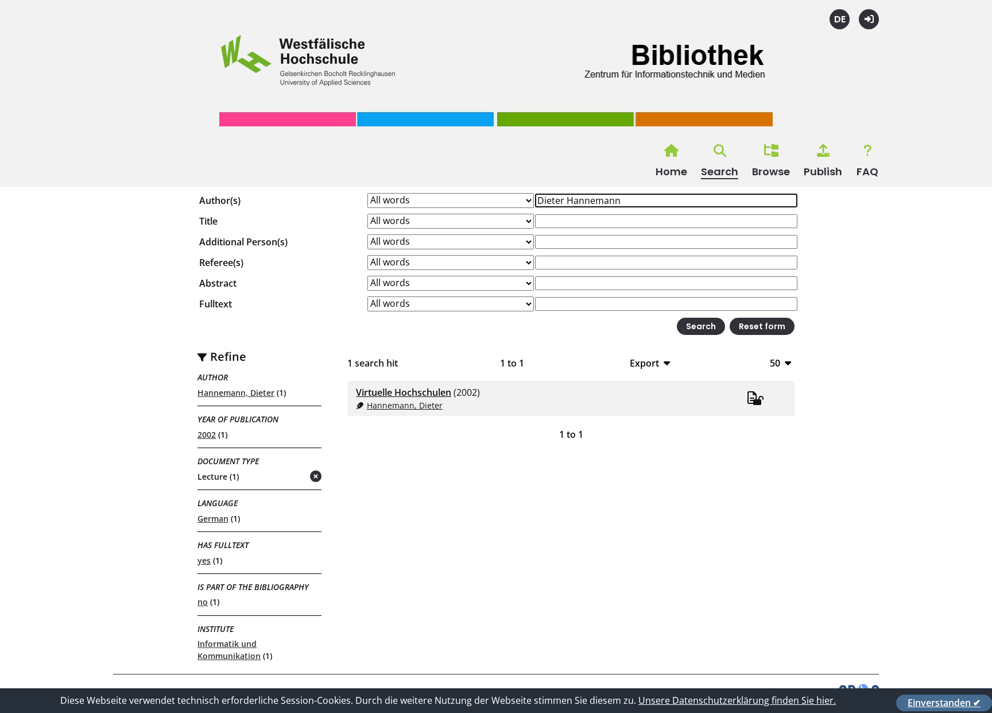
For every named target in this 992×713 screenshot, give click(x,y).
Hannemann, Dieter (235, 392)
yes (204, 560)
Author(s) (220, 200)
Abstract (218, 283)
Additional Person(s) (243, 242)
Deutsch (840, 19)
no (202, 601)
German (212, 518)
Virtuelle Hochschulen (403, 392)
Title (208, 221)
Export (644, 363)
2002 (206, 434)
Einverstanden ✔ (944, 702)
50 (775, 363)
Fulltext (215, 304)
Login (869, 19)
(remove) (293, 477)
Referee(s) (221, 262)
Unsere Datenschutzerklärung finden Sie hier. (737, 700)
